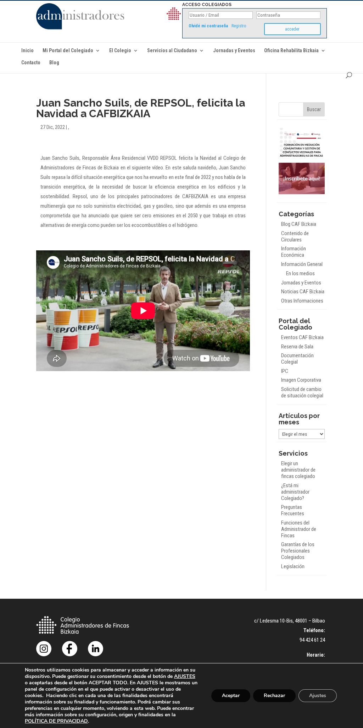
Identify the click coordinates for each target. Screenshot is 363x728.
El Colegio (120, 50)
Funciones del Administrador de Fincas (298, 529)
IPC (284, 371)
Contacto (30, 62)
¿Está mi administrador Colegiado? (295, 491)
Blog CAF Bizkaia (298, 224)
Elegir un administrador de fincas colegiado (298, 469)
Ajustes (317, 695)
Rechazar (274, 695)
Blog (54, 62)
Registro (238, 26)
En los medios (300, 273)
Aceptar (231, 695)
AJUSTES (184, 676)
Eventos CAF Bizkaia (302, 337)
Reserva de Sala (297, 346)
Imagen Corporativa (301, 380)
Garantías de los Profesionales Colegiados (297, 550)
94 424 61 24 (312, 640)
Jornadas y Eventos (234, 50)
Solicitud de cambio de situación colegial (302, 392)
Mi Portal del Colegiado (68, 50)
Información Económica (293, 251)
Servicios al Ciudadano (172, 50)
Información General (302, 264)
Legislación (293, 566)
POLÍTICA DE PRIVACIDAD (56, 721)
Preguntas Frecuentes (292, 510)
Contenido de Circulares (295, 236)
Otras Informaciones (302, 301)
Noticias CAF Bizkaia (302, 291)
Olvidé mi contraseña (208, 26)
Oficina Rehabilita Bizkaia (291, 50)
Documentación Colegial (297, 358)
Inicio (27, 50)
